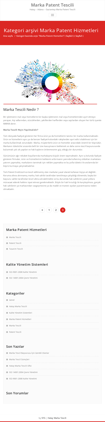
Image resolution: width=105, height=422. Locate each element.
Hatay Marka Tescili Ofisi (20, 365)
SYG (43, 418)
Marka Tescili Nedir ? (21, 109)
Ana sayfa (8, 35)
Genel (11, 300)
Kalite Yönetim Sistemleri (20, 312)
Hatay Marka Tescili (18, 306)
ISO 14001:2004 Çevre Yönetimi (23, 278)
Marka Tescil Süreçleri (19, 359)
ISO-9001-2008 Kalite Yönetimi (23, 272)
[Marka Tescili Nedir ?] (52, 80)
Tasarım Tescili (16, 249)
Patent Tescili (15, 243)
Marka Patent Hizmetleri (20, 319)
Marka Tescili (15, 237)
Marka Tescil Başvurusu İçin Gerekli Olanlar (29, 353)
